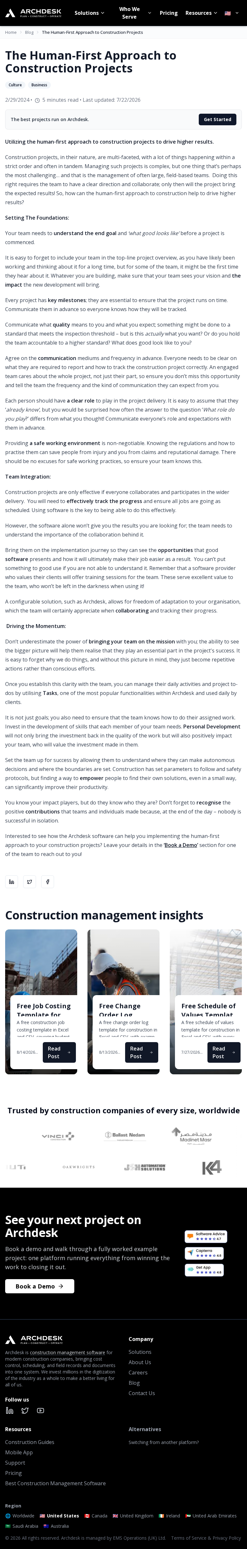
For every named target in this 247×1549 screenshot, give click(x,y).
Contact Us (142, 1393)
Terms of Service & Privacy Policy (206, 1538)
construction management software (67, 1352)
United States (59, 1516)
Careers (138, 1372)
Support (15, 1462)
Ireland (169, 1516)
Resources (199, 12)
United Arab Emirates (211, 1516)
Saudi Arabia (21, 1526)
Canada (95, 1516)
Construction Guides (29, 1442)
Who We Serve (129, 12)
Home (11, 32)
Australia (56, 1526)
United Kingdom (133, 1516)
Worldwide (19, 1516)
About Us (140, 1362)
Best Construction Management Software (55, 1483)
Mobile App (19, 1452)
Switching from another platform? (164, 1442)
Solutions (87, 12)
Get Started (217, 119)
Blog (29, 32)
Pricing (169, 12)
